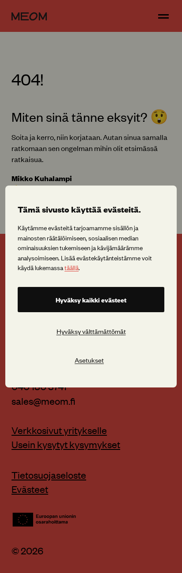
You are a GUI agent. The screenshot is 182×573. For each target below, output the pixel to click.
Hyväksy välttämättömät (91, 331)
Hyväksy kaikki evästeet (91, 299)
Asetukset (89, 359)
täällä (71, 267)
